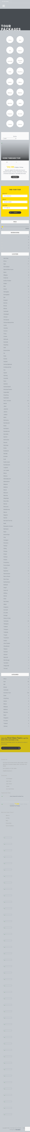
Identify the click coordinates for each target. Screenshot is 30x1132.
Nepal (5, 531)
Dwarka (5, 358)
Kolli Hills (5, 453)
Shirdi (5, 598)
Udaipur (5, 640)
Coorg (5, 333)
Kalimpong (6, 420)
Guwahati (6, 378)
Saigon (5, 587)
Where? (4, 199)
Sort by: (15, 136)
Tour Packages (9, 778)
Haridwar (6, 383)
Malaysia (6, 484)
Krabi (5, 459)
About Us (7, 815)
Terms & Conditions (10, 825)
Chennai (5, 317)
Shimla (5, 596)
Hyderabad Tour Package (15, 805)
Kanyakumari (7, 431)
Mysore (5, 512)
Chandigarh (6, 314)
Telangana (6, 623)
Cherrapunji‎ (6, 319)
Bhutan (5, 305)
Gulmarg (5, 375)
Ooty (5, 537)
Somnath (6, 609)
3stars (15, 242)
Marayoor (6, 492)
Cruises (7, 786)
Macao (5, 473)
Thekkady (6, 632)
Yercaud (5, 668)
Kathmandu (6, 439)
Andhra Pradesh (7, 280)
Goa (4, 370)
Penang (5, 551)
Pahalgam (6, 540)
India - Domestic (7, 400)
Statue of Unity (7, 618)
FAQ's (7, 820)
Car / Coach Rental (10, 788)
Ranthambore (7, 582)
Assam (5, 289)
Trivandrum (6, 637)
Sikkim (5, 604)
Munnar (5, 503)
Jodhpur (5, 414)
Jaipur (5, 406)
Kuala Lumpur (7, 462)
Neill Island (6, 529)
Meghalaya (6, 498)
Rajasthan (6, 570)
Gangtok (5, 361)
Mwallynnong (7, 509)
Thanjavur (6, 629)
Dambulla (6, 342)
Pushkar (5, 568)
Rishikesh (6, 584)
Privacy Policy (8, 823)
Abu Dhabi (6, 258)
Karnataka (6, 434)
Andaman (6, 277)
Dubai (5, 356)
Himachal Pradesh (8, 389)
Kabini (5, 417)
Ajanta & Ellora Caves (8, 269)
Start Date (5, 205)
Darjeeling (6, 344)
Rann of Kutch (7, 576)
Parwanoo (6, 543)
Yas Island (6, 662)
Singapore (6, 607)
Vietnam (5, 654)
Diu (4, 353)
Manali (5, 489)
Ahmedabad (6, 266)
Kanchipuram (7, 423)
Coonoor (5, 330)
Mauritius (6, 495)
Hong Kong (6, 395)
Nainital (5, 517)
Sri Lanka (6, 612)
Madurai (5, 476)
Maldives (6, 487)
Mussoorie (6, 506)
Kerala (5, 448)
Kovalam (6, 456)
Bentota (5, 303)
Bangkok (6, 300)
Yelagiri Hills (6, 665)
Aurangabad (6, 294)
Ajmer (5, 272)
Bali (4, 297)
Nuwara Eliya (6, 534)
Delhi (5, 347)
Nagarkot (6, 515)
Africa (5, 261)
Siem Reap (6, 601)
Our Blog (7, 818)
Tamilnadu (6, 621)
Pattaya (5, 545)
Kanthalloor (6, 428)
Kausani (5, 442)
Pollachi (5, 559)
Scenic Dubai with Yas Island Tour (16, 796)
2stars (15, 245)
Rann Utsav (6, 579)
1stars (15, 248)
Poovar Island (7, 565)
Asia (5, 286)
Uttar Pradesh (7, 643)
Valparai (5, 649)
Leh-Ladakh (6, 470)
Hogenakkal (6, 392)
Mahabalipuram (7, 478)
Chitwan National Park (9, 322)
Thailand (6, 626)
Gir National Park (7, 367)
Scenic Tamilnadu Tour (11, 158)
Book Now (15, 177)
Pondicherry (6, 562)
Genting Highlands (8, 364)
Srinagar (5, 615)
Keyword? (5, 193)
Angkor (5, 283)
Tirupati (5, 635)
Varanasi (6, 651)
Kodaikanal (6, 450)
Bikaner (5, 308)
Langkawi (6, 467)
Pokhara (5, 556)
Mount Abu (6, 501)
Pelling (5, 548)
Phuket (5, 554)
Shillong (5, 593)
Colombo (6, 328)
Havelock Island (7, 386)
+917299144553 (5, 1)
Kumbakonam (7, 464)
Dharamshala (7, 350)
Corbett (5, 336)
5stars (15, 237)
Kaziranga (6, 445)
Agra (5, 263)
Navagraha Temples (8, 526)
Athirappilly (6, 291)
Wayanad (6, 657)
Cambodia (6, 311)
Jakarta (5, 411)
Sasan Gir (6, 590)
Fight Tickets (8, 781)
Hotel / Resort (9, 783)
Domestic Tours (7, 692)
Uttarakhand (6, 646)
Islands (5, 403)
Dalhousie (6, 339)
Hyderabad (6, 397)
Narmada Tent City (8, 520)
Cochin (5, 325)
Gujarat (5, 372)
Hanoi (5, 381)
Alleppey (6, 275)
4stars (15, 240)
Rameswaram (7, 573)
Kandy (5, 425)
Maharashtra (7, 481)
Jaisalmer (6, 409)
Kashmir (5, 436)
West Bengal (6, 660)
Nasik (5, 523)
